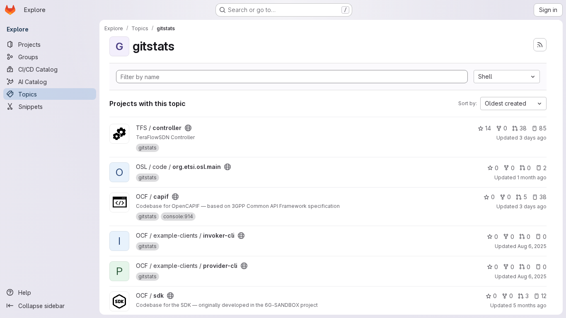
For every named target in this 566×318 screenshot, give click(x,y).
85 (543, 128)
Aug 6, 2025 (532, 246)
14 (488, 128)
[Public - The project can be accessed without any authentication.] (188, 128)
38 (523, 128)
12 (544, 295)
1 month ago (532, 177)
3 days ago (533, 138)
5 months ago (530, 305)
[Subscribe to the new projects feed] (540, 44)
